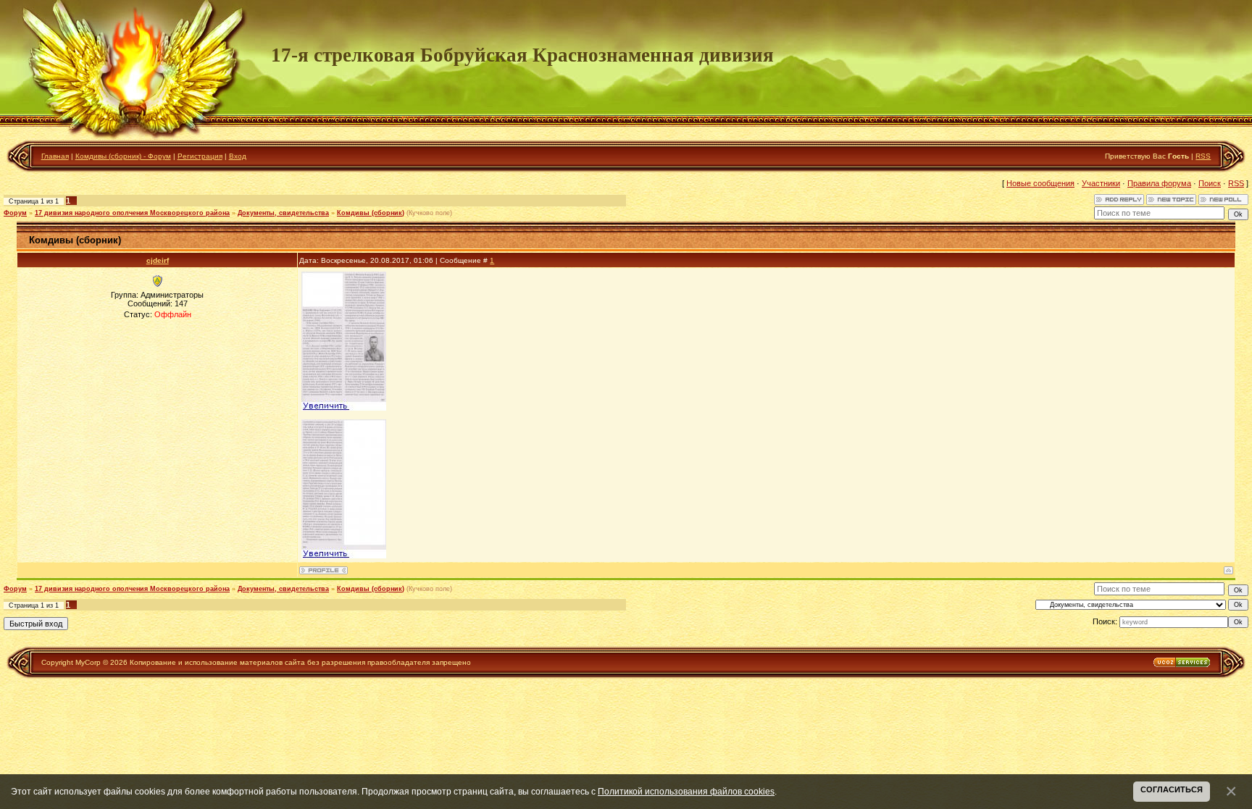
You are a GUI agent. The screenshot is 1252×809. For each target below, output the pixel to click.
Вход (237, 156)
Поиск (1209, 183)
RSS (1203, 156)
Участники (1101, 183)
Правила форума (1159, 183)
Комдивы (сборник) (370, 213)
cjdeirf (157, 260)
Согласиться (1171, 789)
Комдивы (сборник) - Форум (123, 156)
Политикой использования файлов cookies (686, 791)
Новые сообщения (1040, 183)
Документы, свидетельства (283, 213)
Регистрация (200, 156)
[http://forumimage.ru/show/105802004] (343, 555)
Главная (55, 156)
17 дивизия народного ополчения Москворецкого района (132, 213)
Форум (15, 213)
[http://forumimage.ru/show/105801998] (343, 407)
